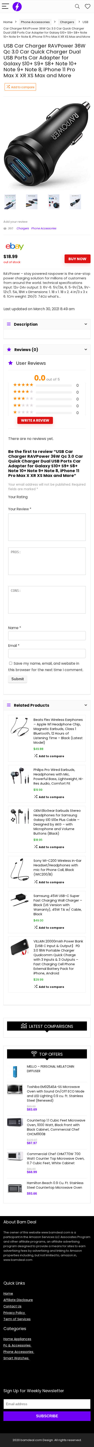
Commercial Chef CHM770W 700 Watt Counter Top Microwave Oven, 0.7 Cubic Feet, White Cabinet (55, 1158)
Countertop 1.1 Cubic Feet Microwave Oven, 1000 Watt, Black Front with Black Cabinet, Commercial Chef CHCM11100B (56, 1127)
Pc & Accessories (17, 1345)
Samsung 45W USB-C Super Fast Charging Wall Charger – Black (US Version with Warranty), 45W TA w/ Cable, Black (58, 905)
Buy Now (77, 259)
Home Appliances (17, 1339)
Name (14, 627)
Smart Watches (16, 1358)
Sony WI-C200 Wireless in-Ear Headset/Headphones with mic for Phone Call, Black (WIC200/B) (57, 867)
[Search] (77, 6)
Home (8, 22)
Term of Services (17, 1319)
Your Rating (18, 497)
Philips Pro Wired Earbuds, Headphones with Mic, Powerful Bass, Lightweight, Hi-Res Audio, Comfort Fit (58, 776)
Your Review (19, 509)
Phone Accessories (35, 22)
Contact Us (12, 1306)
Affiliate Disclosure (18, 1300)
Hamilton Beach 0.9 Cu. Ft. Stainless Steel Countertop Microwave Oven (55, 1185)
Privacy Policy (14, 1312)
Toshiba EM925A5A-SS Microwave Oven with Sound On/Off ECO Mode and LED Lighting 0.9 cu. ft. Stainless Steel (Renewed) (55, 1094)
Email (13, 645)
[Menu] (5, 6)
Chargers (67, 22)
